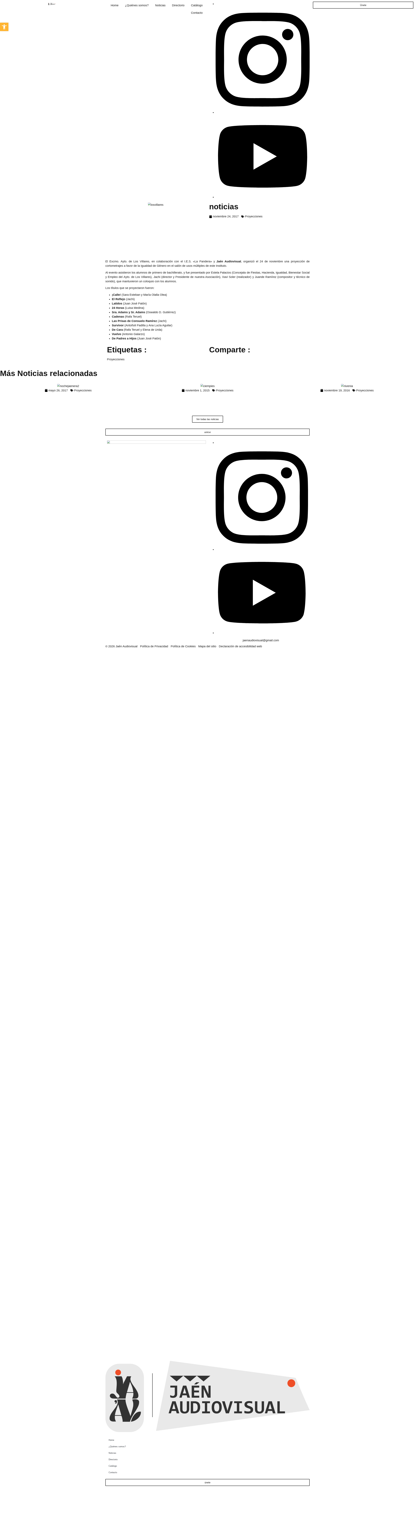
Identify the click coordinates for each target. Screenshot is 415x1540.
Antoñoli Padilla (135, 325)
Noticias (160, 5)
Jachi (157, 277)
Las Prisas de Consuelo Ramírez (134, 321)
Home (115, 5)
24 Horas (118, 307)
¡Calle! (116, 294)
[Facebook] (217, 3)
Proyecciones (253, 216)
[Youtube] (263, 197)
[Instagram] (263, 112)
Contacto (197, 12)
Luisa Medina (134, 307)
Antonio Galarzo (133, 334)
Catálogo (197, 5)
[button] (4, 27)
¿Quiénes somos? (137, 5)
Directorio (178, 5)
